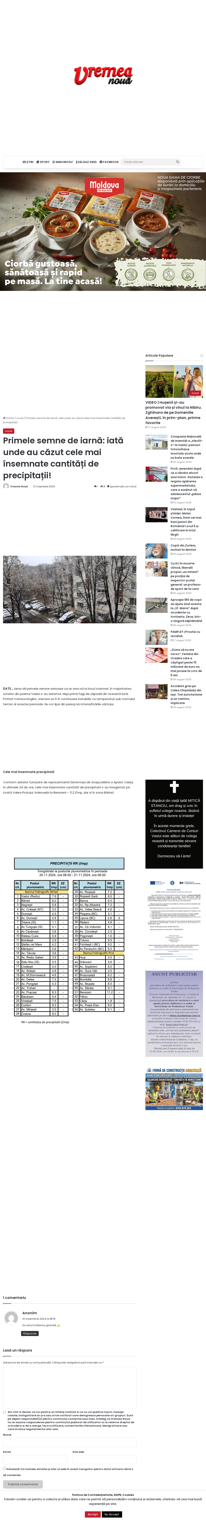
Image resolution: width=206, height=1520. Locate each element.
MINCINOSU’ (64, 162)
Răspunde (30, 1333)
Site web (78, 1452)
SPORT (44, 162)
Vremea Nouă (19, 486)
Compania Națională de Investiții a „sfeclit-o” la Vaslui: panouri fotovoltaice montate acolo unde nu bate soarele (187, 447)
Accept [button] (93, 1514)
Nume (7, 1435)
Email (7, 1452)
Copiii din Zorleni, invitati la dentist (183, 547)
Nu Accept (112, 1514)
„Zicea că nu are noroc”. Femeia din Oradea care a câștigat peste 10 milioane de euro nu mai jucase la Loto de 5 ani (186, 662)
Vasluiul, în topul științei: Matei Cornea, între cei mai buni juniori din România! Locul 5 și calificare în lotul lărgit (186, 522)
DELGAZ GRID (87, 162)
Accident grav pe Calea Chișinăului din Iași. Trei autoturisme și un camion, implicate (186, 694)
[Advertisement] (103, 28)
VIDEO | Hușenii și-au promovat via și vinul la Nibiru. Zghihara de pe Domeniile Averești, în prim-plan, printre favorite (173, 412)
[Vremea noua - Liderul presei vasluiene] (103, 76)
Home (9, 418)
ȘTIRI (30, 162)
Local (19, 418)
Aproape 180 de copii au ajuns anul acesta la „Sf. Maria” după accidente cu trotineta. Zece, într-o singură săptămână (186, 610)
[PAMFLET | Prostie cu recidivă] (156, 637)
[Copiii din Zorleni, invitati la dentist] (156, 551)
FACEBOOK (110, 162)
